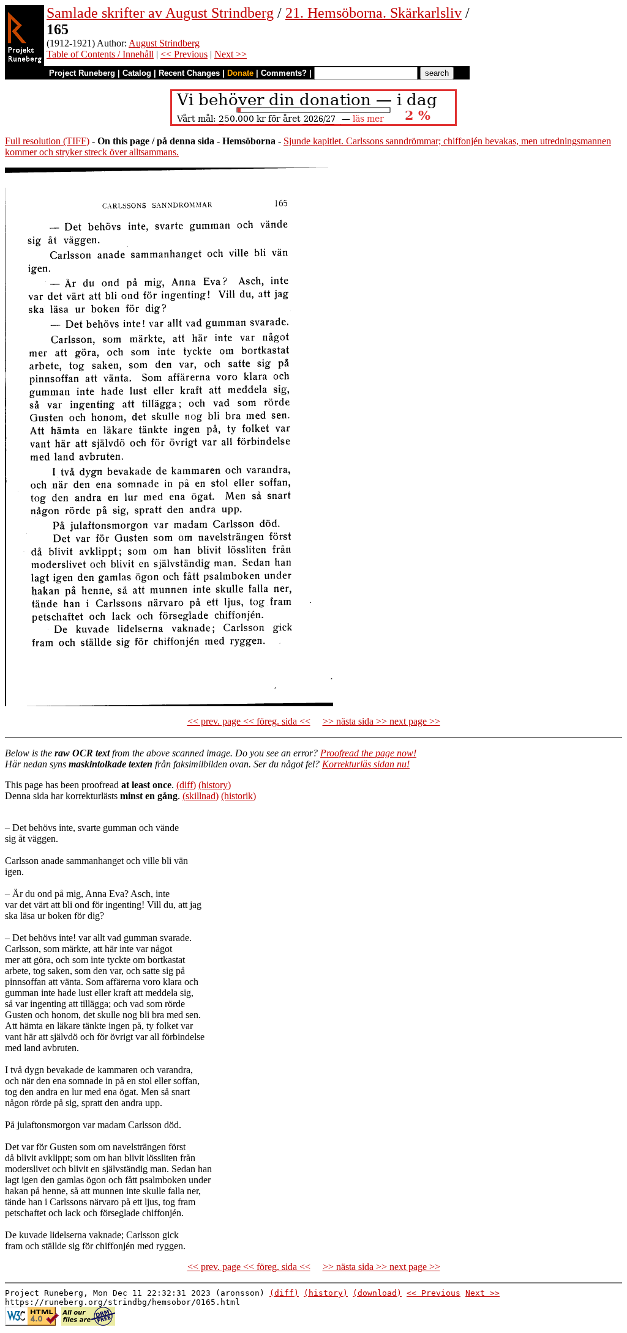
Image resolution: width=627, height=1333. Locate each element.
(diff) (186, 785)
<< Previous (184, 54)
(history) (214, 785)
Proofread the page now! (368, 753)
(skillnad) (200, 796)
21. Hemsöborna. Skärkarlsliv (373, 13)
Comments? (284, 73)
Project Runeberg (82, 73)
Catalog (136, 73)
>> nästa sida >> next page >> (381, 721)
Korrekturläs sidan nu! (366, 764)
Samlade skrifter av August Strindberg (160, 13)
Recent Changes (189, 73)
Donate (240, 73)
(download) (377, 1293)
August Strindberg (164, 43)
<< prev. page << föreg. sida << (248, 721)
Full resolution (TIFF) (47, 141)
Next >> (230, 54)
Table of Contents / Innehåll (100, 54)
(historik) (238, 796)
